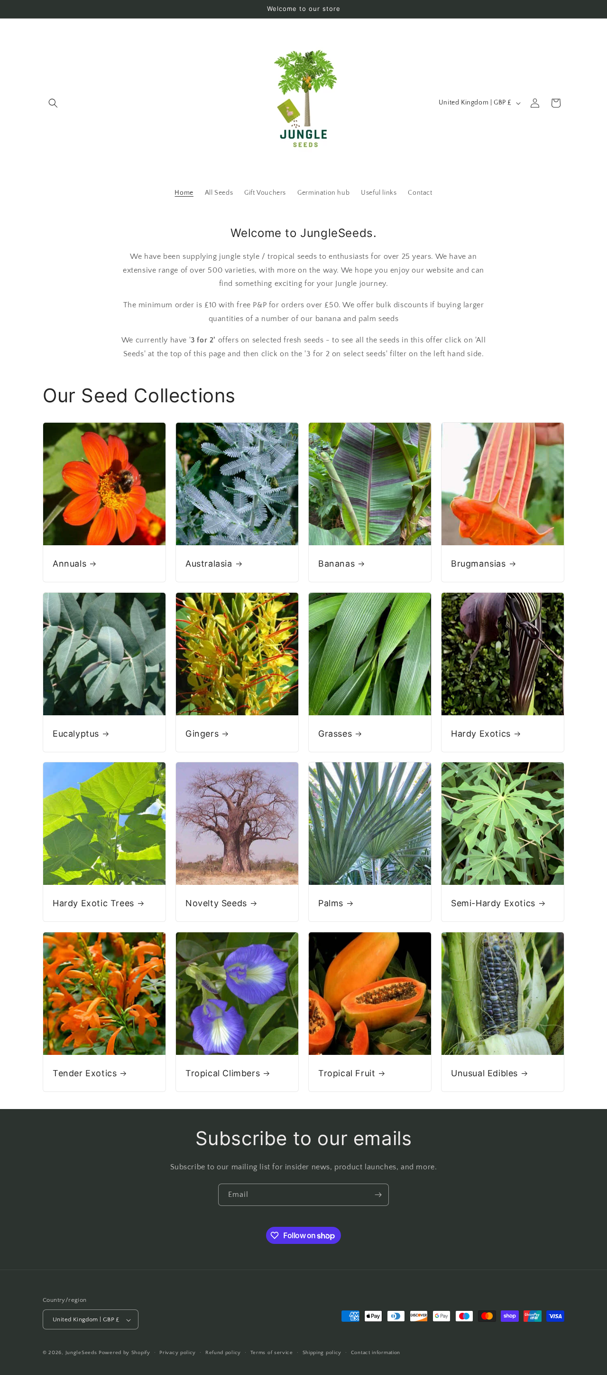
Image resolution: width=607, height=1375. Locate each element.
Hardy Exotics (481, 734)
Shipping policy (322, 1353)
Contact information (375, 1353)
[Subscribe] (378, 1195)
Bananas (336, 564)
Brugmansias (478, 564)
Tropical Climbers (222, 1073)
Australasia (208, 564)
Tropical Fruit (346, 1073)
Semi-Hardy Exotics (493, 903)
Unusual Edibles (484, 1073)
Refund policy (223, 1353)
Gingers (202, 734)
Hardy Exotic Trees (93, 903)
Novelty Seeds (216, 903)
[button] (53, 103)
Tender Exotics (85, 1073)
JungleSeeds (81, 1353)
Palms (330, 903)
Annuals (69, 564)
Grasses (335, 734)
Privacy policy (177, 1353)
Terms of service (271, 1353)
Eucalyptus (76, 734)
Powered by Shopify (124, 1353)
